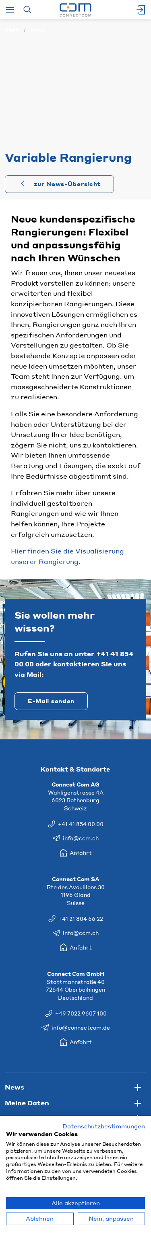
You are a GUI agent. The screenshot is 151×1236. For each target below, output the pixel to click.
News (37, 30)
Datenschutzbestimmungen (103, 1126)
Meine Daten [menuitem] (27, 1102)
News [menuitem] (14, 1087)
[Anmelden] (141, 9)
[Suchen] (27, 10)
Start (12, 30)
